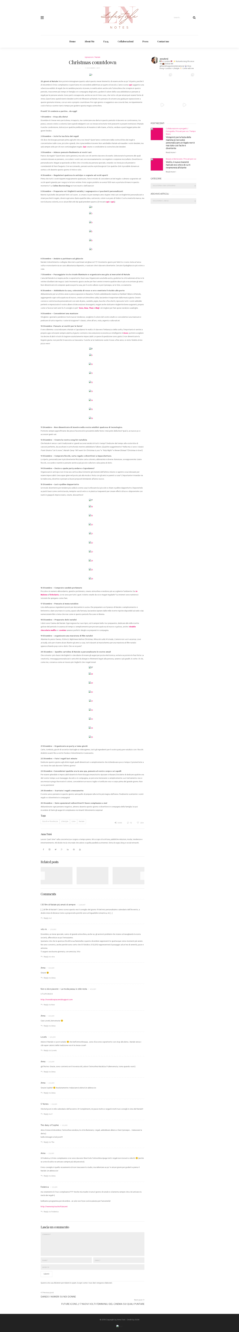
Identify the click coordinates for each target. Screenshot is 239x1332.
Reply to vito (49, 956)
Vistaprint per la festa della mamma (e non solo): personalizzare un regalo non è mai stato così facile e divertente (180, 143)
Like (142, 822)
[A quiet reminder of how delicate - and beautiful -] (184, 105)
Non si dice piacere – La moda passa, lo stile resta (64, 989)
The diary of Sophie (50, 1125)
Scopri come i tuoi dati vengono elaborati (94, 1283)
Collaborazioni (125, 41)
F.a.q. (106, 41)
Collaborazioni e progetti (176, 128)
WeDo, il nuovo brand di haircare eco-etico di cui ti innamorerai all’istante (178, 165)
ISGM (137, 1319)
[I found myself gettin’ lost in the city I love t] (162, 82)
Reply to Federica (51, 1211)
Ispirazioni (89, 57)
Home (72, 41)
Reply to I (48, 918)
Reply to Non (49, 1004)
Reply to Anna (49, 978)
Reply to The (49, 1142)
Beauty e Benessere (174, 159)
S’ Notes (44, 1104)
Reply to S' (48, 1114)
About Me (89, 41)
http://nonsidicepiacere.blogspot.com (57, 999)
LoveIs (44, 1037)
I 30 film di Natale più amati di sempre (58, 905)
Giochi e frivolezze (50, 821)
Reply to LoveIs (50, 1050)
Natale (97, 57)
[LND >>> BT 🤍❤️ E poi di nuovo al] (162, 105)
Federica (45, 1187)
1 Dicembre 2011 (92, 68)
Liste (74, 821)
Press (145, 41)
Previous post (48, 1292)
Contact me (163, 41)
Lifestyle (64, 821)
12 (131, 822)
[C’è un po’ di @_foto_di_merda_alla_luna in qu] (184, 82)
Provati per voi (182, 131)
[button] (42, 15)
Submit (46, 1274)
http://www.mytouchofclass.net (54, 1206)
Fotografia (170, 131)
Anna (43, 968)
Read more (170, 152)
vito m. (44, 929)
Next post (138, 1300)
